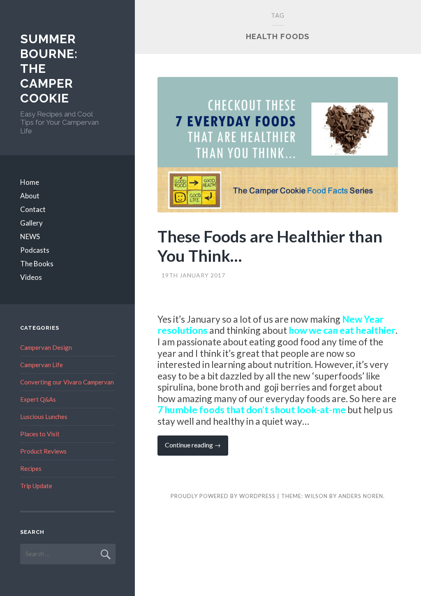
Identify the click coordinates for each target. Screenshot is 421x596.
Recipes (31, 468)
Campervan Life (41, 364)
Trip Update (36, 485)
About (29, 195)
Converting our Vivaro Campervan (67, 382)
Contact (33, 209)
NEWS (30, 236)
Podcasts (34, 250)
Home (29, 182)
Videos (31, 277)
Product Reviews (43, 451)
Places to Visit (40, 434)
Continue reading (196, 448)
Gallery (31, 223)
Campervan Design (46, 347)
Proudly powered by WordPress (223, 496)
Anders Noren (360, 496)
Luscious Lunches (43, 416)
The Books (36, 263)
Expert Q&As (38, 399)
